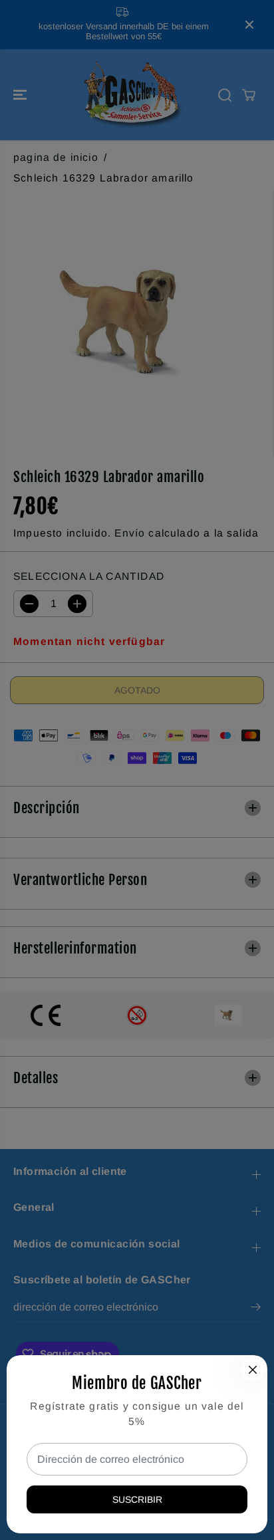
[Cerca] (252, 1369)
